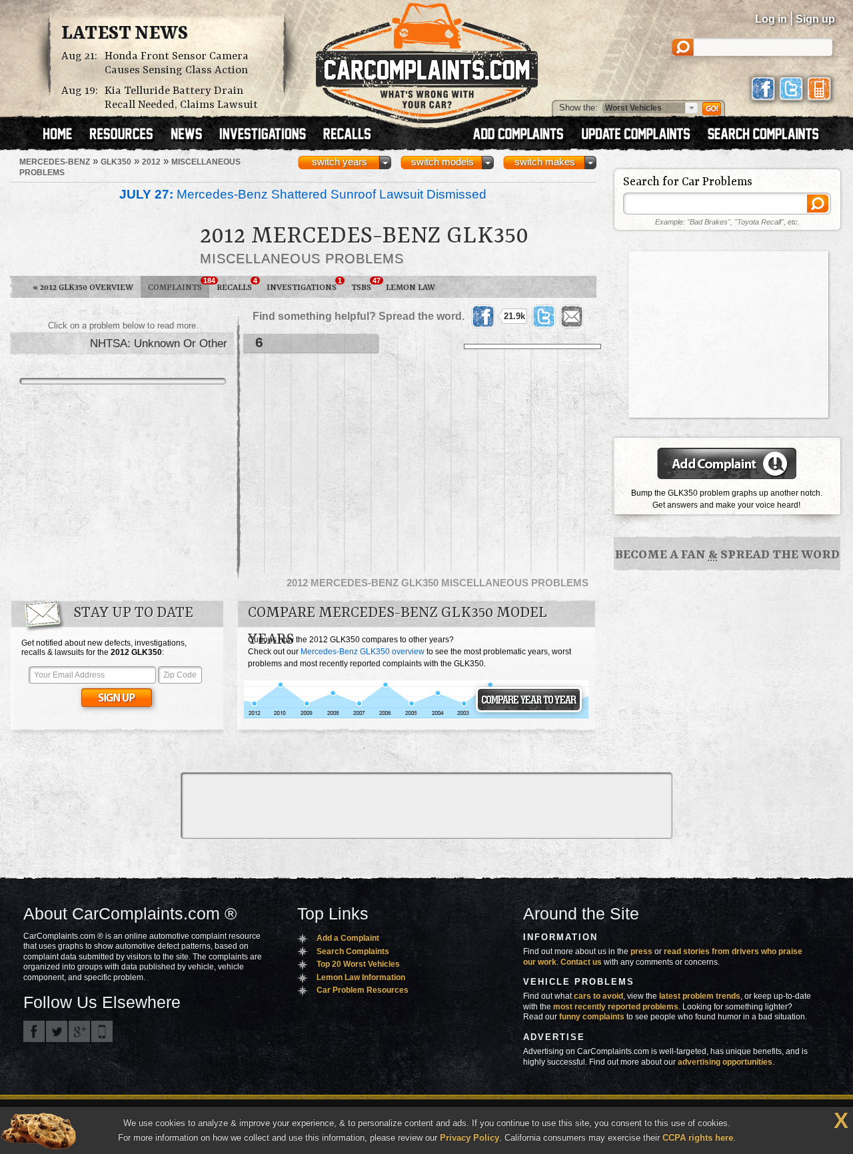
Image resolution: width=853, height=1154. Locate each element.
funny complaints (591, 1016)
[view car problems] (63, 135)
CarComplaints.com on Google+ (79, 1031)
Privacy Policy (469, 1138)
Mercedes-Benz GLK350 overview (363, 651)
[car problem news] (192, 135)
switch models (442, 162)
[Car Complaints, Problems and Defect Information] (427, 59)
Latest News (124, 34)
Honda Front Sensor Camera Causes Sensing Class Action (177, 63)
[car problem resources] (127, 135)
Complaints (178, 284)
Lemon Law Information (361, 977)
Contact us (581, 962)
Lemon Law (410, 287)
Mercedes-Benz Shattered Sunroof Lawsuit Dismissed (302, 194)
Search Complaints (353, 951)
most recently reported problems (615, 1006)
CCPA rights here (697, 1138)
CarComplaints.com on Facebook (34, 1031)
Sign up (815, 19)
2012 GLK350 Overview (83, 287)
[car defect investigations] (268, 135)
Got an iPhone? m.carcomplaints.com (102, 1031)
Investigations (304, 284)
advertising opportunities (725, 1062)
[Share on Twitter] (544, 316)
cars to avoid (598, 996)
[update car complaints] (641, 135)
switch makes (544, 162)
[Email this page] (572, 316)
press (641, 951)
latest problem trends (699, 996)
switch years (339, 162)
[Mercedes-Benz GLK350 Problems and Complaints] (416, 716)
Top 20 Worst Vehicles (358, 964)
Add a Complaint (348, 938)
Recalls (237, 284)
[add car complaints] (524, 135)
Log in (771, 19)
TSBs (365, 284)
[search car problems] (769, 135)
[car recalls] (347, 135)
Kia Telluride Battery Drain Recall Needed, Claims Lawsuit (181, 98)
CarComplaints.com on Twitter (56, 1031)
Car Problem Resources (363, 990)
